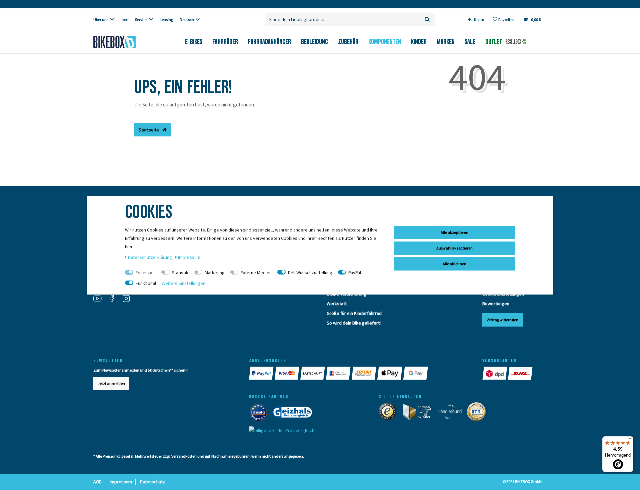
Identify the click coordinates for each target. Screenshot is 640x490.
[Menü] (629, 440)
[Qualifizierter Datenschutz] (478, 413)
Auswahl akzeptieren (454, 248)
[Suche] (427, 19)
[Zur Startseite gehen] (125, 41)
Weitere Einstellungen (183, 283)
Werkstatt (337, 304)
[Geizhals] (294, 414)
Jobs (124, 19)
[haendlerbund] (452, 413)
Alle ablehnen (454, 263)
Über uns (100, 19)
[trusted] (390, 413)
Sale (470, 42)
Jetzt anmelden (111, 383)
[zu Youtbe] (100, 299)
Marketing (215, 273)
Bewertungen (495, 304)
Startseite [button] (149, 130)
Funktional (146, 283)
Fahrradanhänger (269, 42)
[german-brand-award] (419, 413)
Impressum (121, 482)
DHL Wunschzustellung (310, 273)
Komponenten (384, 42)
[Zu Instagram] (128, 299)
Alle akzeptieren (454, 232)
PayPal (354, 273)
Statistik (180, 273)
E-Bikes (193, 42)
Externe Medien (256, 273)
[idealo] (260, 414)
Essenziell (146, 273)
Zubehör (348, 42)
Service (141, 19)
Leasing (166, 19)
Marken (446, 42)
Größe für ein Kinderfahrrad (354, 313)
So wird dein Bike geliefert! (354, 323)
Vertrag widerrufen (502, 319)
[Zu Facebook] (114, 299)
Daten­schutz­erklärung (150, 257)
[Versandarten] (495, 373)
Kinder (419, 42)
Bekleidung (314, 42)
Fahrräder (225, 42)
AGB (97, 482)
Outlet (494, 42)
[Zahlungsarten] (262, 373)
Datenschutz (152, 482)
